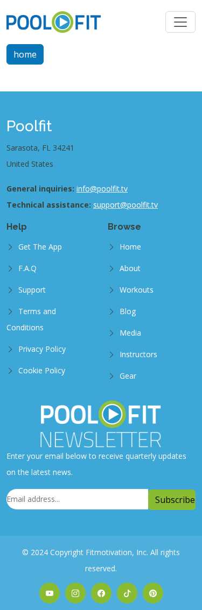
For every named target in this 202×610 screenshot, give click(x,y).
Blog (128, 311)
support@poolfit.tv (125, 205)
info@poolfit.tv (102, 188)
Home (130, 247)
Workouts (137, 290)
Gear (128, 376)
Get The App (40, 247)
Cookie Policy (41, 370)
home (25, 54)
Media (130, 333)
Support (32, 290)
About (130, 268)
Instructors (138, 354)
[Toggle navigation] (180, 22)
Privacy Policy (42, 349)
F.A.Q (27, 268)
